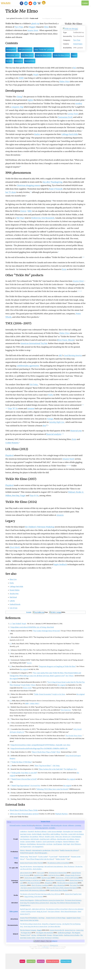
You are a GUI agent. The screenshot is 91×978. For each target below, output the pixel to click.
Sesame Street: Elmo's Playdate (59, 890)
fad (74, 68)
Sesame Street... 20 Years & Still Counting (67, 878)
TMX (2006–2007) (12, 55)
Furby (50, 395)
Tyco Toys (76, 40)
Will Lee (41, 836)
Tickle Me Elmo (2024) (61, 55)
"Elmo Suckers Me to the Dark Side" (51, 769)
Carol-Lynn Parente (49, 841)
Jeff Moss (53, 839)
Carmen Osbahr (30, 841)
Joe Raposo (59, 841)
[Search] (44, 2)
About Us (41, 961)
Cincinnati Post (35, 785)
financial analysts (53, 434)
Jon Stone (49, 844)
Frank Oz (39, 841)
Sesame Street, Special (31, 878)
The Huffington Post (70, 769)
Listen (85, 3)
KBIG (30, 211)
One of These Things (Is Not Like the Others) (40, 859)
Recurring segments (41, 828)
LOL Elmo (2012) (27, 55)
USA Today (34, 384)
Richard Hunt (25, 836)
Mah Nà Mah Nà (64, 856)
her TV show (10, 192)
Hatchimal (13, 597)
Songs (16, 858)
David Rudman (31, 844)
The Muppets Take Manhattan (44, 933)
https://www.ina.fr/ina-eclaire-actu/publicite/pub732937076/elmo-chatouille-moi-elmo (40, 745)
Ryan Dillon (46, 834)
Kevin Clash (78, 831)
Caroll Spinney (57, 844)
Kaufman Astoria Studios (71, 935)
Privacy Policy (66, 961)
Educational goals (56, 825)
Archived (36, 814)
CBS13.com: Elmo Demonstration (21, 814)
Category (54, 941)
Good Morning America (73, 355)
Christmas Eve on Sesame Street (58, 873)
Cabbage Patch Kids (69, 134)
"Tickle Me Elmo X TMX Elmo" (21, 762)
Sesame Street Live (70, 930)
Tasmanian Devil (65, 117)
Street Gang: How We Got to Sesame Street (35, 926)
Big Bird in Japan (46, 878)
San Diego (41, 918)
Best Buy (15, 495)
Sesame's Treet (25, 935)
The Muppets (76, 933)
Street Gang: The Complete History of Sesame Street (34, 903)
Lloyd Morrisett (45, 839)
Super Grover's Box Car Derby (29, 920)
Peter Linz (58, 836)
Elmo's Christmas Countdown (40, 885)
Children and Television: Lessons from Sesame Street (49, 900)
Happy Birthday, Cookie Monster (33, 896)
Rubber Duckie (60, 859)
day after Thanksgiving (52, 182)
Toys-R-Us (34, 495)
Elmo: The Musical (69, 866)
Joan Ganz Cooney (25, 834)
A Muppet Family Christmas (73, 875)
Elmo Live (13, 579)
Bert (44, 426)
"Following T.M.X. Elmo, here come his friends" (52, 789)
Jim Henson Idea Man (54, 926)
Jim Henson (80, 834)
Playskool (9, 455)
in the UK (57, 930)
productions (38, 825)
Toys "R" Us (13, 408)
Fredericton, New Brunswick (42, 218)
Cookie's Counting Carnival (28, 911)
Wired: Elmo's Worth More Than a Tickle (24, 810)
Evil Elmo (56, 938)
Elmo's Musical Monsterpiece (69, 911)
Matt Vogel (66, 844)
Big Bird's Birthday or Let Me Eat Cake (30, 880)
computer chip (17, 107)
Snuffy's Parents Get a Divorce (69, 850)
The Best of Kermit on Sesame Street (67, 883)
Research (28, 850)
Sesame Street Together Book (73, 894)
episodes (42, 935)
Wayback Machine (61, 814)
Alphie (30, 100)
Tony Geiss (64, 834)
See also (9, 61)
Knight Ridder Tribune (28, 685)
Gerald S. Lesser (50, 836)
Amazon (30, 408)
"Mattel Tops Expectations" (20, 785)
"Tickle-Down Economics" (43, 694)
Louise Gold (72, 834)
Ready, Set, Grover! (42, 911)
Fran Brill (31, 831)
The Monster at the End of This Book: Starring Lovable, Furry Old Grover (40, 894)
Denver (23, 211)
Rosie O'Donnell (55, 189)
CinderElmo (23, 885)
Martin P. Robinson (69, 841)
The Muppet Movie (26, 933)
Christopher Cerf (68, 831)
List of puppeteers (37, 846)
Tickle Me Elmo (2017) (43, 55)
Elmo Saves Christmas (34, 883)
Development (11, 49)
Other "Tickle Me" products (43, 49)
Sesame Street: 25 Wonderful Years (55, 880)
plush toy (35, 23)
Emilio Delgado (37, 834)
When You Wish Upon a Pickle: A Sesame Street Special (62, 888)
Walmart (71, 492)
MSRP (21, 78)
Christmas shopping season (28, 185)
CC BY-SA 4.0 (45, 947)
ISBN (27, 703)
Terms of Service (52, 961)
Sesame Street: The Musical (44, 938)
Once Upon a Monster (54, 911)
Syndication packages (64, 933)
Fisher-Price (64, 81)
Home (22, 961)
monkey (78, 103)
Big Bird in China (39, 875)
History (22, 850)
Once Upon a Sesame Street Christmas (31, 888)
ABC (60, 355)
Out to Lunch (40, 873)
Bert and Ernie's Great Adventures (54, 866)
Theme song (24, 856)
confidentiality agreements (28, 366)
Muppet (32, 27)
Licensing (78, 825)
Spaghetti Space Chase (74, 918)
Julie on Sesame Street (26, 873)
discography (43, 853)
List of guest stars (25, 846)
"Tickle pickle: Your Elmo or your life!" (24, 773)
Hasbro (37, 134)
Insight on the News (58, 694)
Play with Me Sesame (26, 866)
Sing (68, 859)
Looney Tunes (73, 114)
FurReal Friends (15, 604)
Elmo (46, 27)
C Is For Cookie (42, 856)
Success (29, 663)
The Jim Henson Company (28, 930)
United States (77, 44)
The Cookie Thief (75, 885)
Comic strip (79, 930)
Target (23, 495)
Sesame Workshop (27, 825)
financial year (76, 431)
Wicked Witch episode (27, 853)
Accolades (52, 828)
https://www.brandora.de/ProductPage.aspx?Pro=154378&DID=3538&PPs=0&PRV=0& (39, 748)
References (18, 61)
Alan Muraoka (61, 839)
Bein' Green (32, 856)
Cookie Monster (11, 443)
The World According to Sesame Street (30, 924)
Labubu (12, 601)
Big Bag (33, 935)
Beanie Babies (14, 590)
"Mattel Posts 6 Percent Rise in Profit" (24, 779)
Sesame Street (32, 30)
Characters (46, 825)
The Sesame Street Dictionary (73, 900)
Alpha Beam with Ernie (38, 909)
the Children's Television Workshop (39, 527)
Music (36, 853)
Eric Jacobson (34, 836)
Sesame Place (24, 918)
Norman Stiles (41, 844)
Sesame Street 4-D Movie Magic (56, 918)
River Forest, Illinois (66, 340)
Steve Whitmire (76, 844)
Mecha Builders (37, 869)
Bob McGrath (35, 839)
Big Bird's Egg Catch (25, 909)
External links (29, 61)
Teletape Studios (58, 935)
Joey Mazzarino (25, 839)
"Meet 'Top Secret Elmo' (43, 765)
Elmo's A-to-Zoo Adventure (75, 909)
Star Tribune (70, 676)
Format (65, 825)
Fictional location (15, 825)
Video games (13, 911)
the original (24, 669)
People (35, 75)
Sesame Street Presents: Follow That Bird (31, 863)
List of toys (13, 608)
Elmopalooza (48, 883)
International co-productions (41, 850)
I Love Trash (53, 856)
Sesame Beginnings (38, 866)
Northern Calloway (41, 831)
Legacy (74, 55)
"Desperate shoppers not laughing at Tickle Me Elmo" (57, 666)
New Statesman (66, 710)
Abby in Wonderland (59, 885)
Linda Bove (23, 831)
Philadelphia (34, 918)
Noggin (39, 930)
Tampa (50, 419)
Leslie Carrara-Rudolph (54, 831)
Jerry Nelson (70, 839)
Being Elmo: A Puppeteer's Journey (51, 924)
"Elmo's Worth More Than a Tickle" (44, 752)
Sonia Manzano (76, 836)
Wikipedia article (54, 945)
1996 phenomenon (25, 49)
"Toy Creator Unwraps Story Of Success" (46, 631)
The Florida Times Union (74, 736)
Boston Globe (27, 688)
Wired (58, 752)
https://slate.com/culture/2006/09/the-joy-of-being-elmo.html (32, 627)
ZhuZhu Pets (14, 594)
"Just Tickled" (16, 624)
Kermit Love (67, 836)
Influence (71, 825)
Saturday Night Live (56, 422)
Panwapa (49, 935)
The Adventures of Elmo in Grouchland (58, 863)
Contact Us (31, 961)
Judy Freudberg (55, 834)
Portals (28, 612)
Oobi (38, 935)
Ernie (64, 269)
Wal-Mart (20, 218)
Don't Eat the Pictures (54, 875)
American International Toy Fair (34, 343)
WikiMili (5, 3)
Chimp (19, 97)
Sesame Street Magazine (27, 900)
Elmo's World (15, 547)
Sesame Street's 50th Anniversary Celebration (33, 890)
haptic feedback (60, 564)
